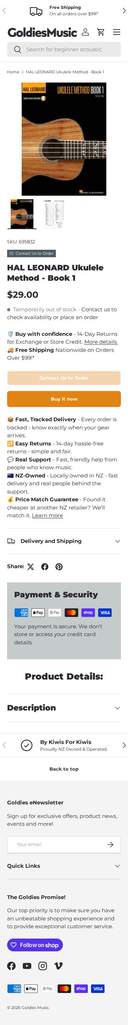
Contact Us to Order (64, 378)
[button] (101, 32)
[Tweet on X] (30, 567)
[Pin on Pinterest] (59, 567)
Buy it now (64, 399)
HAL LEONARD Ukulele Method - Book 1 (65, 71)
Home (13, 71)
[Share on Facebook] (45, 567)
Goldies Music (35, 1007)
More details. (101, 341)
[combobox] (64, 49)
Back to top (64, 769)
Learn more (47, 515)
